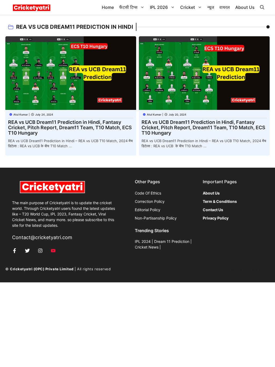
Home (108, 7)
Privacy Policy (257, 269)
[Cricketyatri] (31, 7)
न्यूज (210, 7)
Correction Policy (150, 201)
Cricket (187, 7)
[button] (262, 7)
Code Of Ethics (148, 193)
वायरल (224, 7)
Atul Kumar (20, 114)
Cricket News (146, 247)
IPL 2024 (143, 241)
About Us (245, 7)
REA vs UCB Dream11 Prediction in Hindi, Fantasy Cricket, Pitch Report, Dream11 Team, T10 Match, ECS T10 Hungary (70, 127)
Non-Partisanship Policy (156, 218)
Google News (229, 269)
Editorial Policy (147, 209)
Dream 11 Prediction (171, 241)
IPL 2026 (159, 7)
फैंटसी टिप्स (128, 7)
